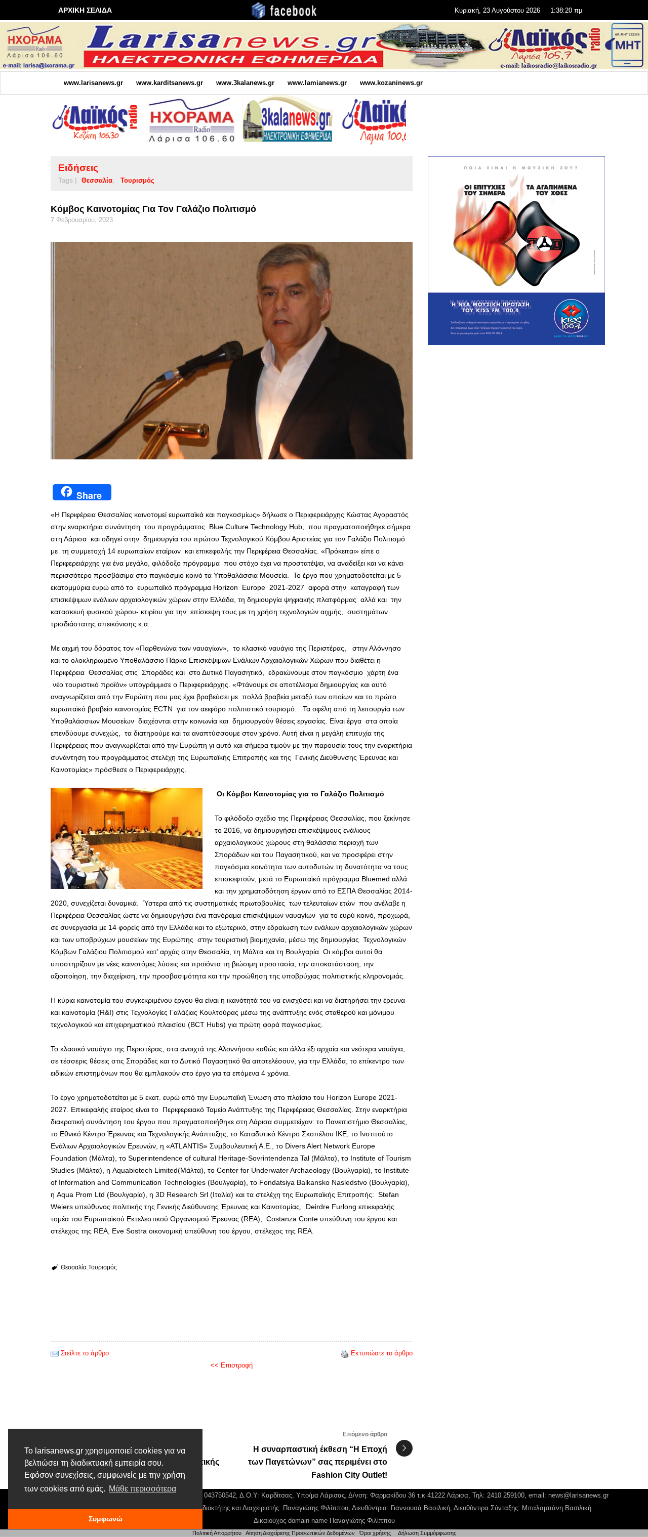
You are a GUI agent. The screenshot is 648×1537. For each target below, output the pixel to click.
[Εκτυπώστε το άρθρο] (345, 1353)
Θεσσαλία (97, 180)
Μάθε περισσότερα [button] (142, 1488)
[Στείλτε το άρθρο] (55, 1353)
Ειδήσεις (78, 167)
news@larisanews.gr (578, 1495)
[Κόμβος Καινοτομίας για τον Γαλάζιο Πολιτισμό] (232, 350)
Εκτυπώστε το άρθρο (382, 1353)
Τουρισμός (137, 180)
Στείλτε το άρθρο (85, 1353)
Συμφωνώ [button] (106, 1519)
